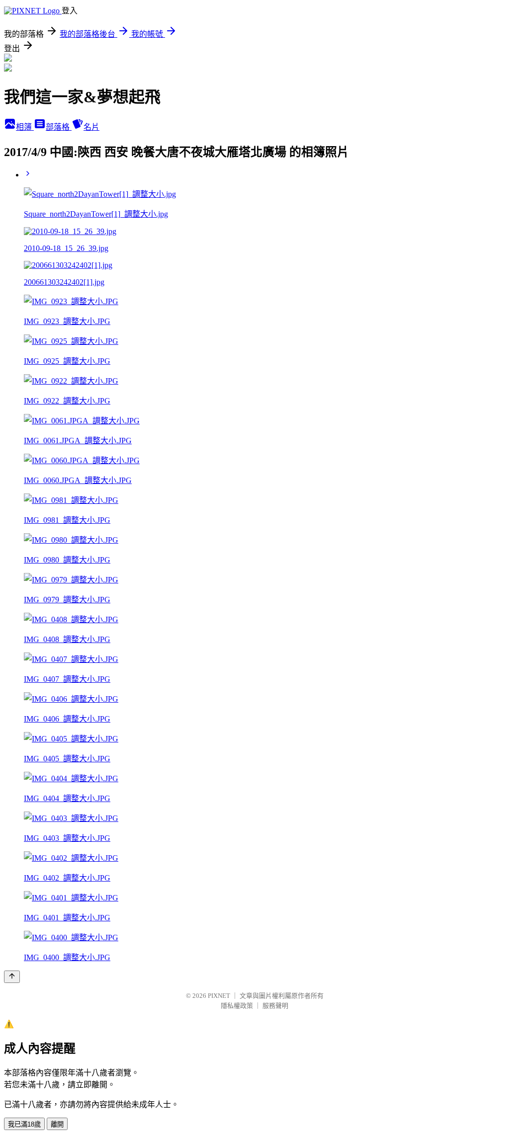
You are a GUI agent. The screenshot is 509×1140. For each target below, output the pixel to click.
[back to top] (12, 977)
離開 (57, 1124)
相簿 (25, 127)
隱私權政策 (237, 1005)
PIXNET (219, 995)
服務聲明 (275, 1005)
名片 (91, 127)
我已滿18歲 (24, 1124)
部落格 (59, 127)
